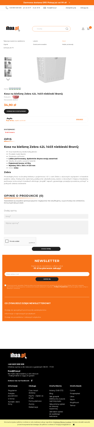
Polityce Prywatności (61, 287)
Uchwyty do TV (9, 48)
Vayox (72, 399)
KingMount (74, 402)
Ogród (6, 44)
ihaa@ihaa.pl (52, 8)
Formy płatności (35, 401)
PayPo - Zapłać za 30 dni (36, 397)
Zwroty (31, 404)
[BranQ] (17, 97)
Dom (64, 41)
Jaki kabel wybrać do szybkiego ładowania (56, 414)
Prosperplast (75, 393)
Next (8, 80)
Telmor (72, 405)
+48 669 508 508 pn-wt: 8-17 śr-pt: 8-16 (24, 8)
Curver (72, 390)
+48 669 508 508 (16, 364)
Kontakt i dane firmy (14, 403)
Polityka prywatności (13, 394)
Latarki (35, 41)
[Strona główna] (13, 28)
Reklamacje (33, 407)
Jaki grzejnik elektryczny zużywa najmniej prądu (57, 398)
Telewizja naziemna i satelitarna (14, 41)
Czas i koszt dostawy (33, 391)
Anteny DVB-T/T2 (56, 390)
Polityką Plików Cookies (62, 422)
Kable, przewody (67, 44)
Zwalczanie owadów (40, 44)
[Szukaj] (67, 28)
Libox (72, 396)
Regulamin (12, 390)
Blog (51, 393)
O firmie (11, 399)
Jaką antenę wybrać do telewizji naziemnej (57, 406)
